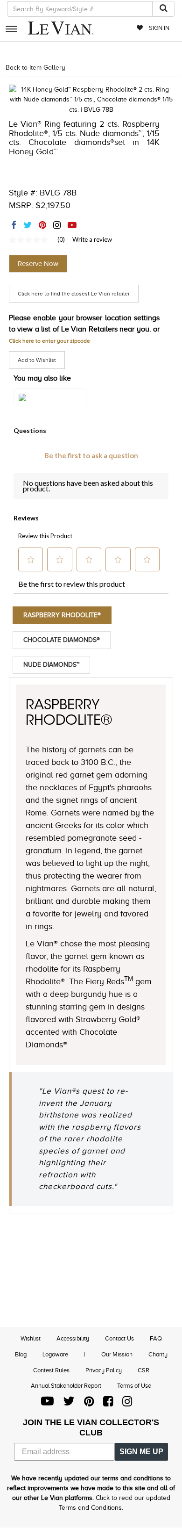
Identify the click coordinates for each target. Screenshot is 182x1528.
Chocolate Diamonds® (61, 639)
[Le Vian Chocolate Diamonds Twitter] (69, 1403)
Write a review (92, 239)
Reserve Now (38, 263)
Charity (158, 1354)
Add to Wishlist (37, 360)
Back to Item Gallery (35, 67)
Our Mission (117, 1354)
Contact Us (119, 1338)
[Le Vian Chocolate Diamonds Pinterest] (89, 1403)
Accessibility (72, 1338)
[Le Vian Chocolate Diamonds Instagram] (127, 1403)
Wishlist (31, 1338)
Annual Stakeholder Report (66, 1385)
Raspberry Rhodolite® (62, 615)
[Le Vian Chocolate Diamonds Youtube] (47, 1403)
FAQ (156, 1338)
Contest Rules (51, 1370)
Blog (21, 1354)
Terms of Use (134, 1385)
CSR (143, 1370)
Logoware (55, 1354)
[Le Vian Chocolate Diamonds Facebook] (108, 1403)
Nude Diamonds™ (51, 664)
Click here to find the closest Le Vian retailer (74, 293)
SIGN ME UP (141, 1452)
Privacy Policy (103, 1370)
